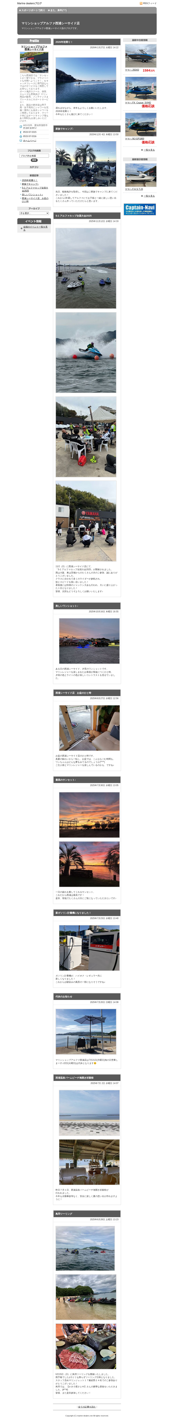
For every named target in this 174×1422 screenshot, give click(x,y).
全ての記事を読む (87, 1407)
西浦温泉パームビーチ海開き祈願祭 (75, 1077)
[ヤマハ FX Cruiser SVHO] (140, 88)
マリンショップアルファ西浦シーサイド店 (51, 23)
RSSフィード (150, 3)
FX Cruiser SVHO (138, 102)
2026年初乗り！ (64, 42)
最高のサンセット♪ (66, 779)
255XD (132, 70)
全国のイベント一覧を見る (35, 228)
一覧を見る (149, 150)
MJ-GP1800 (134, 138)
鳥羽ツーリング (64, 1213)
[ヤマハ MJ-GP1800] (140, 124)
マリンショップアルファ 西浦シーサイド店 (34, 48)
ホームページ (29, 140)
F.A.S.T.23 (134, 189)
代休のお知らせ (64, 996)
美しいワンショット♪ (67, 606)
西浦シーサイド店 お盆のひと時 (73, 692)
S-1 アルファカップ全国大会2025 (74, 215)
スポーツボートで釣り (33, 10)
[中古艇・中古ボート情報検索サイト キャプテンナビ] (140, 214)
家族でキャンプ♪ (64, 128)
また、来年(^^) (58, 10)
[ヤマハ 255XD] (140, 56)
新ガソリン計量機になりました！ (73, 912)
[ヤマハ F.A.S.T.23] (140, 175)
